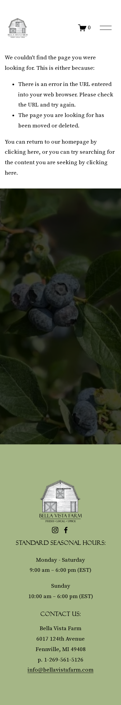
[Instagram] (55, 530)
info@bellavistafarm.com (60, 670)
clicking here (22, 152)
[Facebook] (66, 530)
